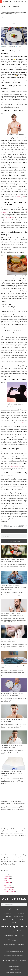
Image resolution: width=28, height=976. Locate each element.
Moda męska (7, 876)
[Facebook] (10, 909)
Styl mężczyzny (8, 887)
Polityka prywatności (14, 966)
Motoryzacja (7, 878)
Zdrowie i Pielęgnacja (9, 891)
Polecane (6, 886)
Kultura (6, 875)
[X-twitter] (17, 909)
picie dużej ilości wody (15, 466)
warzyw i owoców (21, 196)
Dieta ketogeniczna (9, 217)
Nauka (5, 880)
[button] (25, 17)
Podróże (6, 884)
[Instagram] (14, 909)
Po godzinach (7, 882)
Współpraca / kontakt (14, 969)
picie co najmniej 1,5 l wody (21, 422)
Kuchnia (6, 873)
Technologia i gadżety (9, 889)
